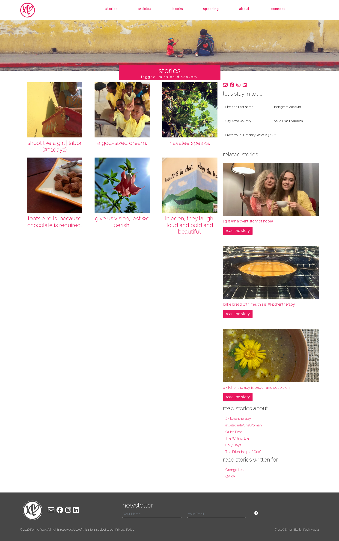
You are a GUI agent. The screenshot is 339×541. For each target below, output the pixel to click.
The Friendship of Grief (243, 452)
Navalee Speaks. (190, 143)
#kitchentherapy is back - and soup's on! (256, 387)
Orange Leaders (237, 470)
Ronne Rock (38, 529)
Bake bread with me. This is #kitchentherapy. (259, 304)
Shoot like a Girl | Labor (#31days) (54, 146)
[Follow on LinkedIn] (245, 85)
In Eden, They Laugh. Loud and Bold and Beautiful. (189, 225)
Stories (111, 9)
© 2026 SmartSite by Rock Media (297, 529)
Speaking (211, 9)
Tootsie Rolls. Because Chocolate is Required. (54, 221)
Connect (278, 9)
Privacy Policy (124, 529)
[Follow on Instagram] (238, 85)
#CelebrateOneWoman (243, 425)
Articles (144, 9)
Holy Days (233, 445)
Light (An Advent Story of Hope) (248, 221)
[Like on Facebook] (232, 85)
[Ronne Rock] (32, 10)
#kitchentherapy (238, 418)
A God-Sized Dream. (122, 143)
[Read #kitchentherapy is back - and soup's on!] (271, 355)
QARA (230, 476)
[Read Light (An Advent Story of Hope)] (271, 189)
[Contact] (225, 85)
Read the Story (238, 230)
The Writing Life (237, 438)
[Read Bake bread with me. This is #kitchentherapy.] (271, 272)
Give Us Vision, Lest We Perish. (122, 221)
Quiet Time (233, 432)
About (244, 9)
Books (177, 9)
